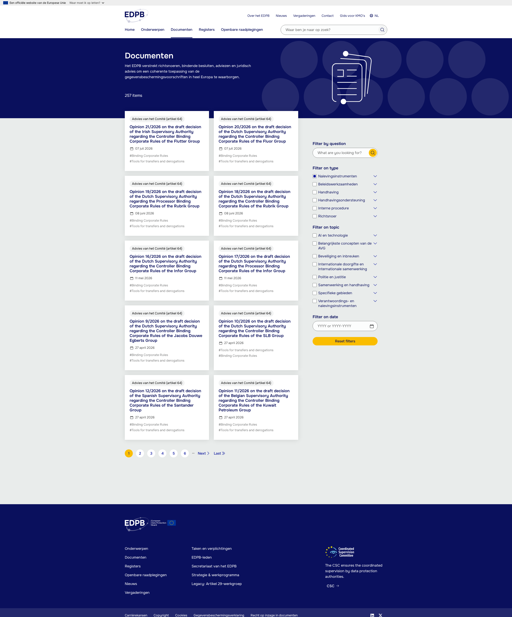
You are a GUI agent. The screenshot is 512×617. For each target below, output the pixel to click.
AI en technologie (333, 235)
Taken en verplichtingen (212, 548)
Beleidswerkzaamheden (338, 184)
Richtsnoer (327, 216)
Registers (207, 29)
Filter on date (325, 317)
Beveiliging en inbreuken (338, 256)
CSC (330, 586)
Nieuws (281, 16)
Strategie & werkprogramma (215, 575)
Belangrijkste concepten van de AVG (345, 245)
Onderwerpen (152, 29)
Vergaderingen (304, 16)
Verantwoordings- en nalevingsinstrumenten (337, 303)
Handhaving (328, 192)
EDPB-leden (202, 557)
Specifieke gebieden (335, 293)
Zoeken (373, 153)
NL (377, 16)
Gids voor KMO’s (352, 16)
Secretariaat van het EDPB (214, 566)
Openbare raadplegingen (242, 29)
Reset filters (345, 341)
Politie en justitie (332, 277)
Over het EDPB (258, 16)
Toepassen (382, 30)
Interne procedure (333, 208)
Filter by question (329, 143)
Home (130, 29)
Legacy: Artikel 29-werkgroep (217, 584)
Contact (328, 16)
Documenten (181, 29)
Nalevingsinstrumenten (337, 176)
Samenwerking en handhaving (343, 285)
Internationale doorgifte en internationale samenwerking (342, 266)
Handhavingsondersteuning (341, 200)
